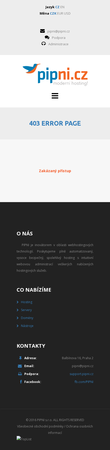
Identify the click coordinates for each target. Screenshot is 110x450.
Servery (26, 310)
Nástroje (27, 326)
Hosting (26, 302)
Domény (27, 318)
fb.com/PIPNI (84, 382)
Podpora (58, 37)
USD (67, 13)
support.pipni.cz (81, 374)
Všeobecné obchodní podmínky (40, 426)
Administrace (58, 44)
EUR (60, 13)
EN (62, 7)
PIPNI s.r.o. (44, 420)
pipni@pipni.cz (58, 31)
